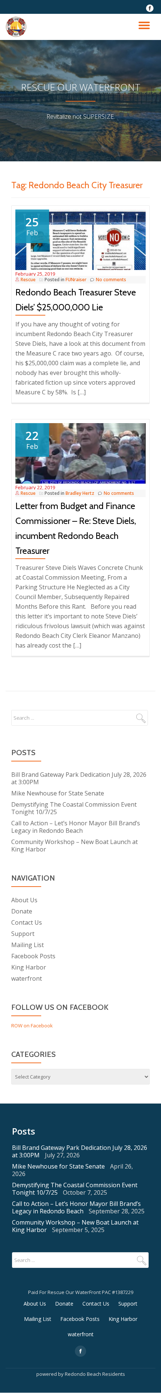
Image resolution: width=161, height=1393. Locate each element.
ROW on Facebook (32, 1025)
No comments (111, 279)
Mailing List (27, 945)
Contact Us (26, 922)
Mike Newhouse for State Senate (57, 793)
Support (22, 934)
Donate (21, 911)
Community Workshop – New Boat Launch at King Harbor (74, 845)
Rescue (28, 279)
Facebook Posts (33, 956)
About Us (24, 900)
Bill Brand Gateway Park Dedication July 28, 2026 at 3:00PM (78, 778)
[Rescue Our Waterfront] (17, 27)
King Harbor (28, 967)
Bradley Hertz (80, 493)
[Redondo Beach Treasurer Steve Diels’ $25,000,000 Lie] (80, 239)
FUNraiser (76, 279)
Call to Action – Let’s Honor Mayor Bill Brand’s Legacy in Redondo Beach (75, 827)
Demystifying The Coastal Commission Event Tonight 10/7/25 (74, 808)
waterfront (26, 978)
